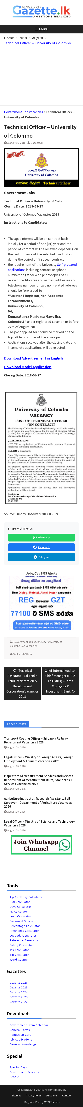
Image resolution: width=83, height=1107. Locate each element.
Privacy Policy (34, 1095)
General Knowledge (23, 1044)
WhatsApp (44, 537)
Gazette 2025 (19, 987)
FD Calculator (19, 911)
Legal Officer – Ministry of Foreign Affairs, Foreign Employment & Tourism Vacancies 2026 (38, 759)
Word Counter (19, 959)
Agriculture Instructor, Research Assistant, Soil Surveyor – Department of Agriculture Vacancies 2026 (38, 802)
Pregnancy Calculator (24, 931)
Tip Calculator (19, 955)
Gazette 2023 (19, 997)
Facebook (44, 547)
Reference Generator (24, 940)
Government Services (24, 1072)
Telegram (44, 557)
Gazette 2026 (19, 982)
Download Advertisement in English (33, 358)
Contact (66, 1095)
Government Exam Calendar (29, 1025)
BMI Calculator (20, 902)
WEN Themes (51, 1102)
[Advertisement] (41, 74)
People (14, 1077)
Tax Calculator (19, 950)
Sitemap (16, 1095)
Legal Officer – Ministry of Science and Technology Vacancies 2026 (39, 823)
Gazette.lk (37, 142)
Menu (43, 29)
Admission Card (20, 1034)
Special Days (18, 1067)
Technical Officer (22, 654)
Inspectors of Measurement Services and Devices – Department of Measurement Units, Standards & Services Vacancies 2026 (39, 780)
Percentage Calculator (25, 926)
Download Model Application (27, 366)
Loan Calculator (20, 916)
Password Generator (24, 921)
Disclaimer (52, 1095)
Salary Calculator (21, 945)
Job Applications (21, 1039)
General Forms (20, 1030)
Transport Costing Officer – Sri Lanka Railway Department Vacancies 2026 (36, 740)
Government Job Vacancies (23, 112)
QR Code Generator (23, 935)
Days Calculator (20, 907)
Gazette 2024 (19, 992)
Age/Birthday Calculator (26, 897)
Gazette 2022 (19, 1002)
